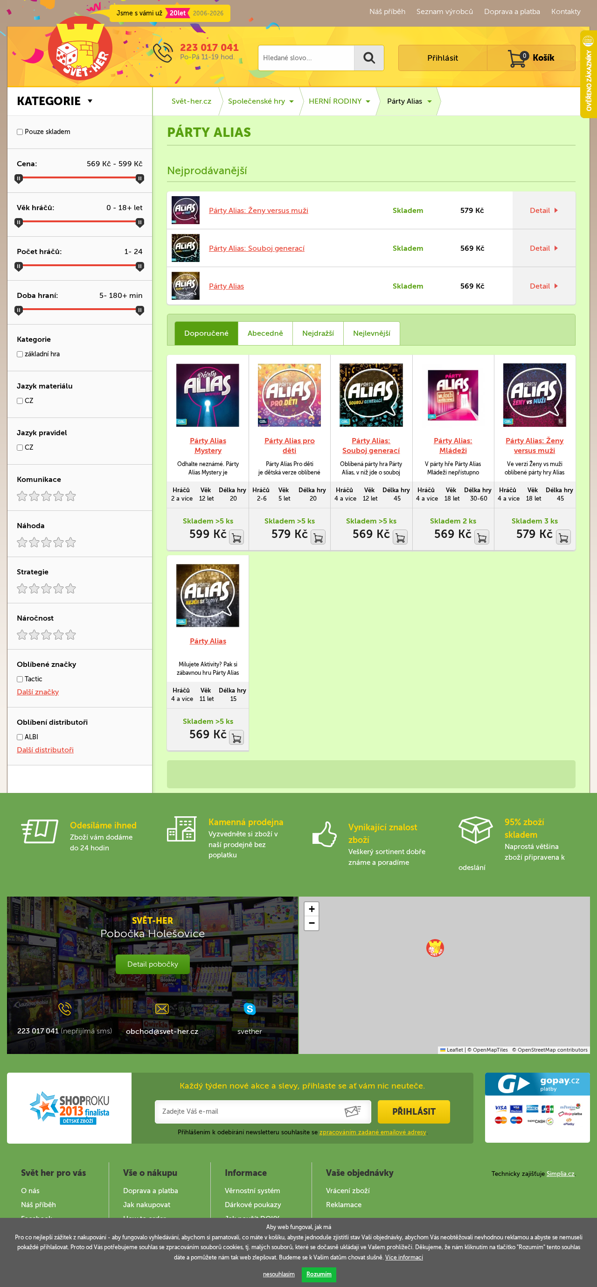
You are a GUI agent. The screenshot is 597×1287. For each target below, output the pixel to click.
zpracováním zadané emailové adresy (372, 1132)
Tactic (32, 679)
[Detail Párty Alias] (207, 595)
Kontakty (566, 11)
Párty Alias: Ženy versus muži (258, 210)
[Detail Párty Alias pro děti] (289, 395)
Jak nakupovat (146, 1205)
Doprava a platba (512, 11)
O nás (30, 1191)
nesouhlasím (279, 1274)
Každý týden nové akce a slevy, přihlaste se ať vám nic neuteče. (302, 1086)
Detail (540, 210)
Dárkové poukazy (253, 1205)
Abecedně (265, 333)
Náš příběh (387, 11)
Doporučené (206, 333)
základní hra (41, 354)
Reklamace (343, 1205)
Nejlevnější (371, 333)
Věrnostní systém (252, 1191)
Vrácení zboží (348, 1191)
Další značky (38, 691)
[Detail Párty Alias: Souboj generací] (371, 395)
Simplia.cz (561, 1173)
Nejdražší (318, 333)
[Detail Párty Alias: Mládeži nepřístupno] (453, 395)
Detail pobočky (152, 964)
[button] (435, 948)
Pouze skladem (46, 132)
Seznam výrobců (445, 11)
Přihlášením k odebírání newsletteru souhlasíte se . (303, 1132)
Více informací (404, 1257)
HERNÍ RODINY (335, 101)
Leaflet (454, 1050)
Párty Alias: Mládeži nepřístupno (452, 450)
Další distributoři (45, 749)
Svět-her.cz (191, 101)
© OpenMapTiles (487, 1050)
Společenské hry (256, 101)
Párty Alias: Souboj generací (257, 248)
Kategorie (49, 101)
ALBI (30, 737)
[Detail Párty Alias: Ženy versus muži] (534, 395)
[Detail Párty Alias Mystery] (207, 395)
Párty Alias (404, 101)
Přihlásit (442, 58)
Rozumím (319, 1274)
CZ (28, 401)
